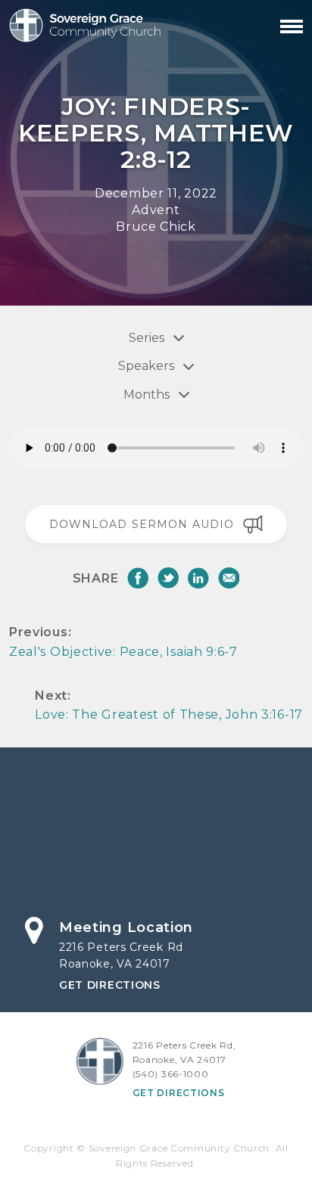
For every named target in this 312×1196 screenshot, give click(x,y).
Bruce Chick (156, 226)
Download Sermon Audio (142, 524)
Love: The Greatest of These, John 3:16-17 (169, 714)
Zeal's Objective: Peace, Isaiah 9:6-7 (123, 652)
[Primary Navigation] (291, 26)
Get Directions (110, 985)
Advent (155, 210)
